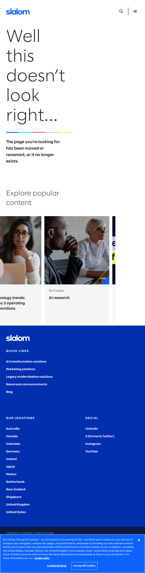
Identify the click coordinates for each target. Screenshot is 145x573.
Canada (12, 436)
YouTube (91, 451)
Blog (9, 392)
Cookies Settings (56, 566)
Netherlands (15, 481)
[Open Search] (121, 11)
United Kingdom (18, 504)
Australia (12, 428)
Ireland (11, 459)
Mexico (11, 474)
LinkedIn (91, 428)
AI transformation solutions (26, 361)
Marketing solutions (20, 369)
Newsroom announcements (26, 384)
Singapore (13, 497)
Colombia (13, 444)
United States (16, 512)
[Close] (139, 540)
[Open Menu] (135, 11)
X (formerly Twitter (99, 436)
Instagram (93, 444)
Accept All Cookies (84, 566)
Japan (10, 466)
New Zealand (15, 489)
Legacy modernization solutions (29, 376)
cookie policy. (42, 558)
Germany (13, 451)
